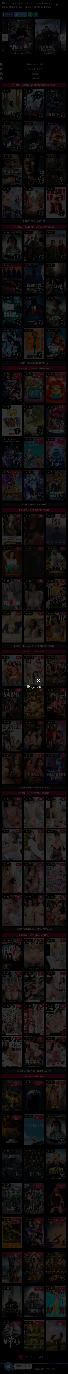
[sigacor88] (34, 687)
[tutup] (39, 681)
